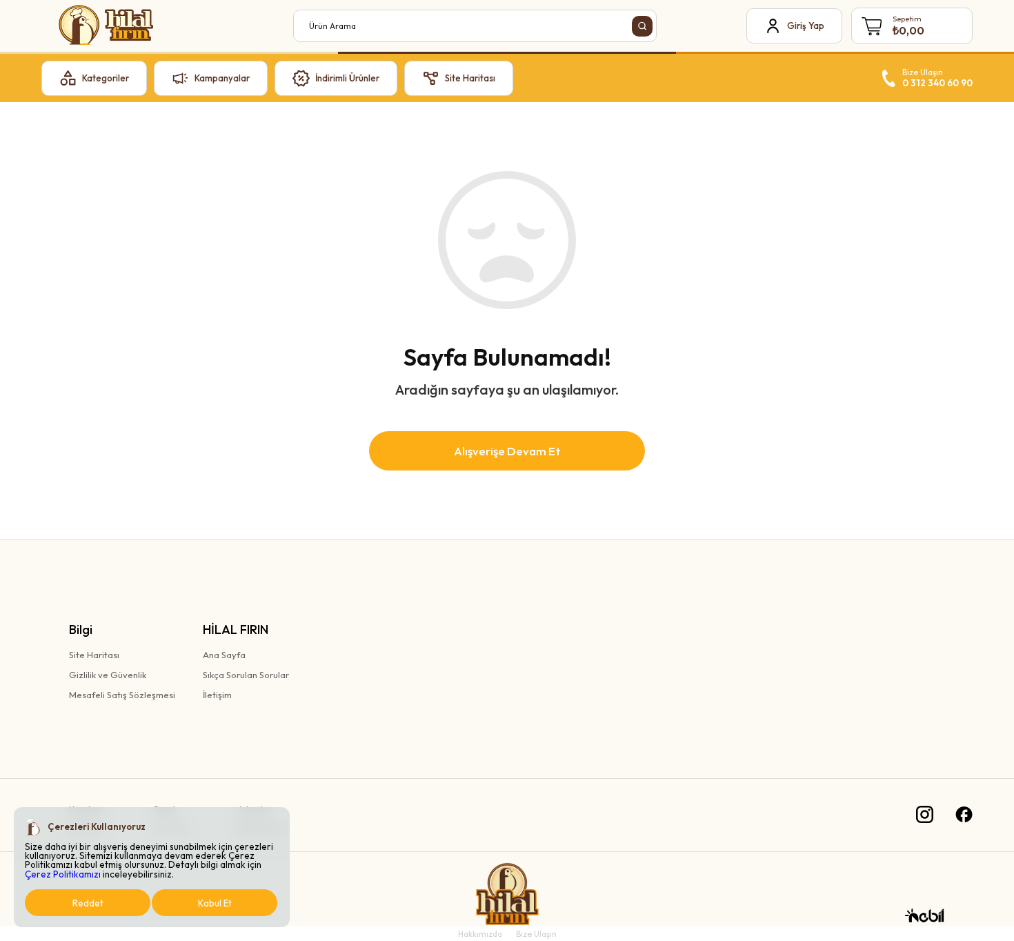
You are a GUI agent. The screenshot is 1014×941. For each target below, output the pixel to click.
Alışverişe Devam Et (507, 451)
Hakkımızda (480, 934)
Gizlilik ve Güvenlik (107, 674)
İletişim (217, 694)
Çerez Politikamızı (63, 874)
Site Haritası (94, 654)
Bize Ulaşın (536, 934)
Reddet (87, 903)
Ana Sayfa (224, 654)
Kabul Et (215, 903)
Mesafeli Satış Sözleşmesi (122, 694)
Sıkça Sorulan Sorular (246, 674)
